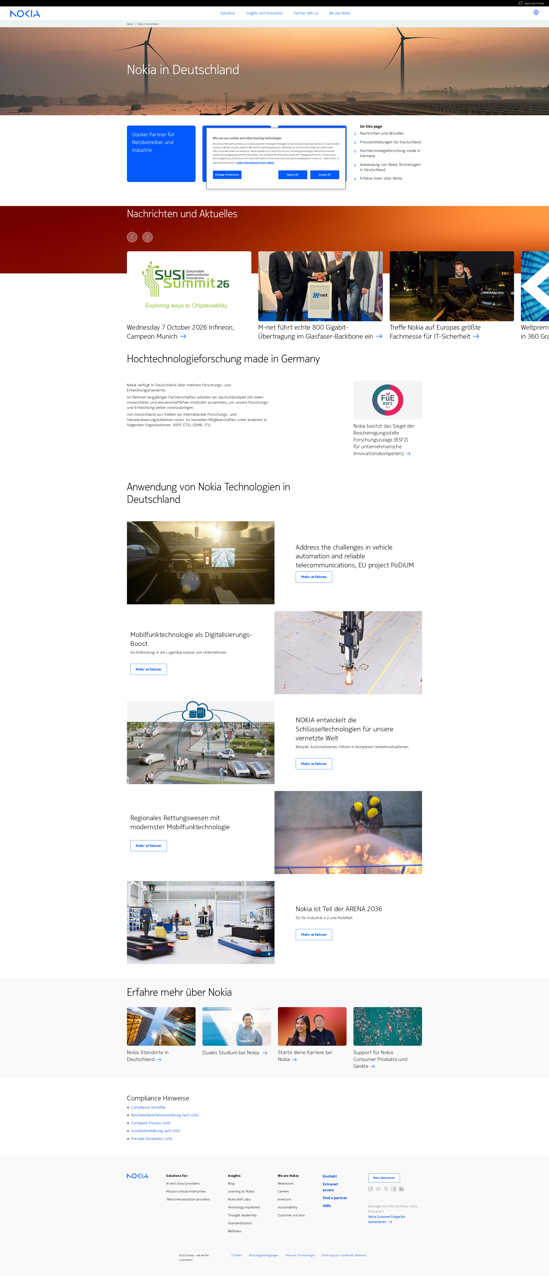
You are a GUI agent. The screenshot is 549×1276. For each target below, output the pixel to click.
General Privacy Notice (262, 162)
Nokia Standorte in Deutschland (148, 1055)
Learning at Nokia (241, 1191)
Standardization (240, 1223)
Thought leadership (242, 1215)
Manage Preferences (227, 174)
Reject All (293, 174)
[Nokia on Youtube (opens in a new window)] (378, 1189)
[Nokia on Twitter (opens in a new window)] (386, 1189)
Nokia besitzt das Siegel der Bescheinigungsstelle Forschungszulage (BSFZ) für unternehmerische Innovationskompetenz (383, 440)
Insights (234, 1175)
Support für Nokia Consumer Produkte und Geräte (380, 1059)
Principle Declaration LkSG (151, 1138)
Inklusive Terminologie (300, 1255)
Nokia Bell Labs (239, 1199)
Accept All (325, 174)
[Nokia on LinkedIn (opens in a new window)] (401, 1189)
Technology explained (244, 1207)
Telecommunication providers (188, 1199)
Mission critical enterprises (186, 1191)
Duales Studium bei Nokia (231, 1052)
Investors (284, 1199)
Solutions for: (177, 1175)
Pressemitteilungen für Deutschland (390, 142)
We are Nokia (288, 1175)
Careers (283, 1191)
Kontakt (330, 1176)
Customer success (291, 1215)
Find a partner (335, 1197)
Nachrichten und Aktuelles (382, 133)
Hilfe (327, 1205)
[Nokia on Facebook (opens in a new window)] (394, 1189)
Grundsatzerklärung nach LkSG (155, 1130)
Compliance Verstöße (148, 1107)
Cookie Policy (243, 162)
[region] (276, 159)
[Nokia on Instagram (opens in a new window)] (370, 1189)
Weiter (147, 237)
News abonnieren (384, 1178)
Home (130, 24)
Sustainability (288, 1207)
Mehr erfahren (314, 576)
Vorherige (132, 237)
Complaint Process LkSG (150, 1123)
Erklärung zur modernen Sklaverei (344, 1255)
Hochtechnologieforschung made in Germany (390, 153)
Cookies (237, 1255)
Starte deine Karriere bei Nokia (305, 1055)
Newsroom (286, 1183)
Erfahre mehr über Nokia (381, 178)
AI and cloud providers (183, 1183)
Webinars (234, 1231)
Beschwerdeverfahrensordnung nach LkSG (165, 1115)
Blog (231, 1183)
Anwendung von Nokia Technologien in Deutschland (390, 167)
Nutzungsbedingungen (263, 1255)
